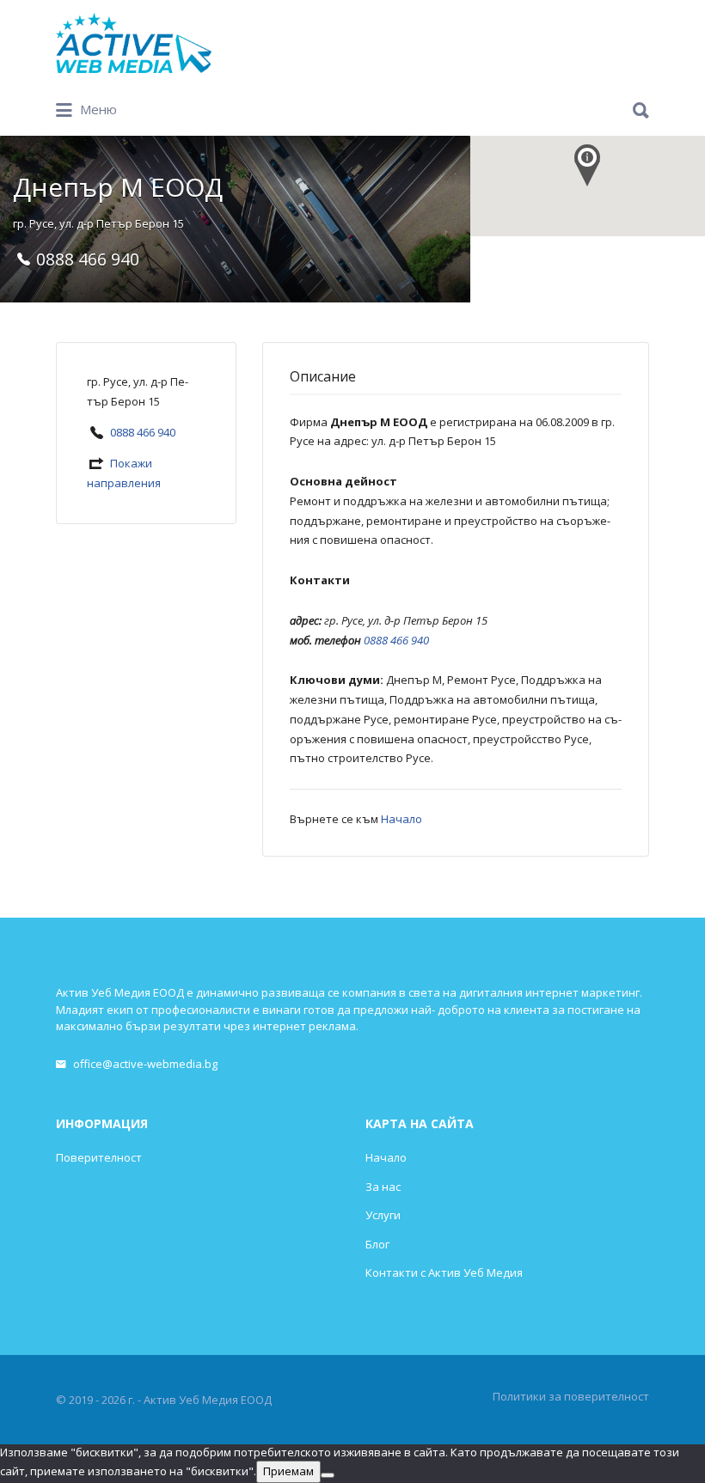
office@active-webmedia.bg (145, 1063)
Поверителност (99, 1157)
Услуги (383, 1215)
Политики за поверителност (571, 1396)
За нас (383, 1186)
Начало (401, 819)
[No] (327, 1475)
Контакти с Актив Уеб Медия (444, 1272)
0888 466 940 (142, 432)
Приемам (288, 1471)
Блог (377, 1244)
